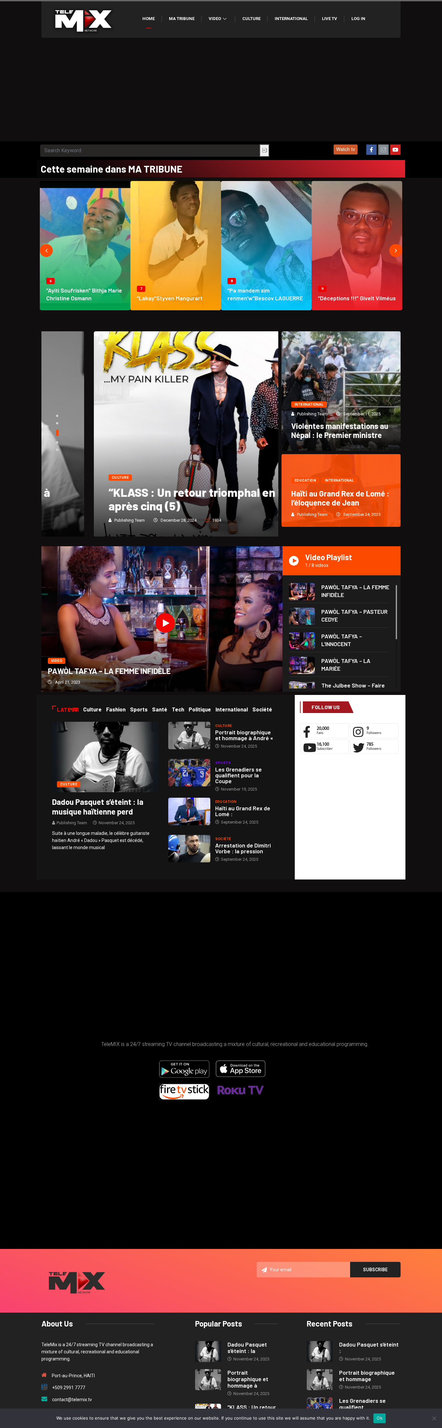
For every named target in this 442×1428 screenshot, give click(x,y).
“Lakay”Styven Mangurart (170, 298)
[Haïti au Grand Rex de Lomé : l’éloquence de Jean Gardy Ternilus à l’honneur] (189, 811)
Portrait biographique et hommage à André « (244, 735)
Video (215, 18)
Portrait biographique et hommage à (247, 1379)
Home (148, 18)
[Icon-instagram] (383, 149)
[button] (346, 149)
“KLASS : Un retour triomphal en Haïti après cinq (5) (152, 499)
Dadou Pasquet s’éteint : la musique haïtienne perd (97, 806)
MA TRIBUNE (181, 18)
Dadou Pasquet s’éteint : (369, 1347)
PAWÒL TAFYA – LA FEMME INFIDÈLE (109, 671)
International (291, 18)
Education (305, 480)
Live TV (329, 18)
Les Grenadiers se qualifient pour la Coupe (238, 775)
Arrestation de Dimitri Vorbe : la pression (243, 848)
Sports (223, 763)
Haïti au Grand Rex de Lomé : (242, 811)
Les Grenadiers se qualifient (362, 1404)
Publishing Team (77, 520)
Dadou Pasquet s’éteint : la (247, 1347)
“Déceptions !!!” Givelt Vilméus (357, 298)
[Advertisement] (221, 93)
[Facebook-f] (371, 149)
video (56, 661)
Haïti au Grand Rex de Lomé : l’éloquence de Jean (340, 498)
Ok (379, 1418)
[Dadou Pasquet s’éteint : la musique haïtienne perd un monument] (105, 756)
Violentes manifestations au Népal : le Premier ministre (339, 430)
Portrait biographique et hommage (367, 1375)
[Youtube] (395, 149)
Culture (251, 18)
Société (223, 839)
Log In (358, 18)
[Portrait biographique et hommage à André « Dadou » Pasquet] (189, 735)
